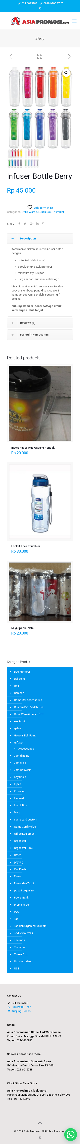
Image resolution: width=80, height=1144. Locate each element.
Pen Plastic (20, 869)
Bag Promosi (22, 671)
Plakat (18, 876)
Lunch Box (20, 805)
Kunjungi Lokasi (21, 1011)
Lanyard (19, 798)
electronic (20, 721)
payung (18, 862)
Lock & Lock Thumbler (25, 546)
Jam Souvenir (22, 769)
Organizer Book (23, 848)
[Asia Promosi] (40, 20)
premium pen (22, 904)
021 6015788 (29, 3)
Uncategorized (23, 961)
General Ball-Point (25, 735)
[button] (66, 73)
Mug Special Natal (22, 628)
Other (17, 855)
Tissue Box (21, 954)
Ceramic (19, 693)
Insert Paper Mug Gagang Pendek (33, 447)
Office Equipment (24, 833)
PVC (16, 911)
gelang (18, 728)
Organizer (20, 840)
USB (16, 968)
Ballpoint (19, 678)
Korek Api (20, 791)
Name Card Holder (25, 826)
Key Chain (20, 777)
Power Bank (21, 897)
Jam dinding (21, 755)
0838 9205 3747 (53, 3)
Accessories (26, 748)
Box (16, 685)
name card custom (25, 819)
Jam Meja (20, 762)
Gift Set (18, 742)
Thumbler (58, 211)
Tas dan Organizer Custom (30, 926)
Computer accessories (28, 700)
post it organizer (24, 890)
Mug (17, 812)
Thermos (19, 940)
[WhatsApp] (40, 9)
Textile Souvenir (23, 933)
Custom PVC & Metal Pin (29, 707)
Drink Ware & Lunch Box (36, 211)
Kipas (17, 784)
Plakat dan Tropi (24, 883)
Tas (16, 918)
